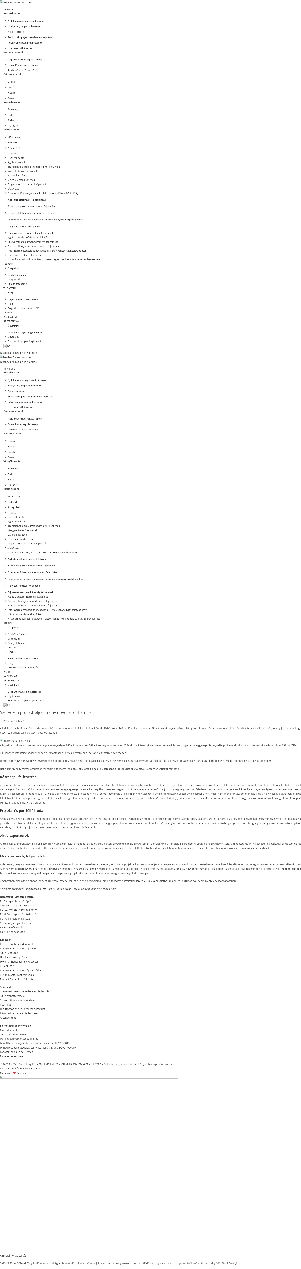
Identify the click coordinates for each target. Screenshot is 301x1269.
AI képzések (7, 966)
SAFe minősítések (11, 927)
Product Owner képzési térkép (17, 979)
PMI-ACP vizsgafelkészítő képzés (18, 909)
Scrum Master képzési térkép (17, 974)
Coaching (5, 1004)
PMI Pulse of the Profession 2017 (60, 888)
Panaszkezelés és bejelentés (16, 1052)
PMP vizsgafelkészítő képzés (16, 901)
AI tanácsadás (8, 1017)
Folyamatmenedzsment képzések (19, 961)
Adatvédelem (32, 1068)
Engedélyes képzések (12, 1056)
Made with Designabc (14, 1073)
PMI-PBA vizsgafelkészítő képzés (18, 914)
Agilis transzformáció (12, 996)
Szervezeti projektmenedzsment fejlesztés (24, 991)
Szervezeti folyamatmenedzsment (19, 1000)
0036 (16, 1034)
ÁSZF (19, 1068)
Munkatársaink (8, 1030)
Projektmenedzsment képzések (18, 948)
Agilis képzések (9, 952)
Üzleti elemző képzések (13, 957)
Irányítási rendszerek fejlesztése (19, 1013)
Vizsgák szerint (12, 101)
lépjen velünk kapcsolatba (151, 881)
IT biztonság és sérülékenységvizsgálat (22, 1009)
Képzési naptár (12, 13)
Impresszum (7, 1068)
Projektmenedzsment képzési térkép (21, 970)
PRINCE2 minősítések (12, 931)
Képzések (5, 939)
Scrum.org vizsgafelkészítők (16, 923)
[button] (152, 9)
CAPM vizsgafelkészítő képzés (17, 905)
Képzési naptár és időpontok (16, 944)
